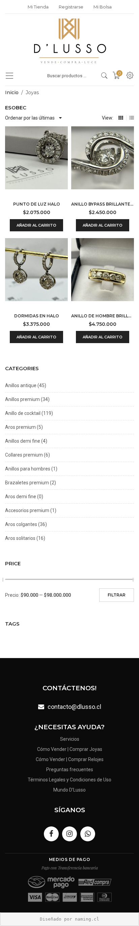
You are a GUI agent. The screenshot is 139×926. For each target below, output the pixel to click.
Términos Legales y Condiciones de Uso (69, 779)
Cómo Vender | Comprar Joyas (69, 749)
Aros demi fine (20, 496)
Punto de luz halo (36, 204)
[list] (131, 118)
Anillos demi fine (22, 441)
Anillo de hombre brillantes (102, 315)
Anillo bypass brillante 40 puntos (102, 204)
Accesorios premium (27, 510)
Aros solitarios (20, 538)
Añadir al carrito (36, 225)
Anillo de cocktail (22, 413)
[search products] (104, 75)
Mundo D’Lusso (69, 790)
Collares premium (24, 455)
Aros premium (20, 427)
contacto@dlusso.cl (74, 706)
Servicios (69, 739)
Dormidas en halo (36, 315)
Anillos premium (22, 399)
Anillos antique (20, 385)
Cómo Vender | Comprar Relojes (70, 759)
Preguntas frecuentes (69, 769)
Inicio (12, 92)
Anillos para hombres (27, 468)
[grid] (120, 118)
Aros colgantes (21, 524)
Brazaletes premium (27, 482)
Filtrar (117, 594)
